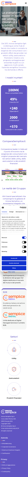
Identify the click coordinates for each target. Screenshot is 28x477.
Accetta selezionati (14, 263)
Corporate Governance (9, 447)
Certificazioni (6, 453)
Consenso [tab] (4, 211)
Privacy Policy (6, 468)
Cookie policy (6, 471)
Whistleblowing (6, 443)
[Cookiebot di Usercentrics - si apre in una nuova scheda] (20, 208)
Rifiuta (14, 268)
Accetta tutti (14, 258)
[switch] (24, 242)
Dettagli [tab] (11, 211)
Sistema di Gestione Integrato (11, 450)
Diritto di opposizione (8, 465)
